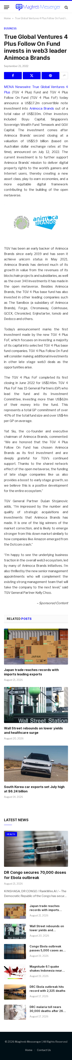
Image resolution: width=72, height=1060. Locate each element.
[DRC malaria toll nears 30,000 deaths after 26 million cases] (15, 1012)
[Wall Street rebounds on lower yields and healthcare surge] (36, 705)
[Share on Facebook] (13, 75)
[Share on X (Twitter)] (32, 75)
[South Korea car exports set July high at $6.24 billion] (36, 764)
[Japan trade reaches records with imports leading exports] (36, 647)
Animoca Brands (41, 108)
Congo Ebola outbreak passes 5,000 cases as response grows (46, 950)
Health (11, 834)
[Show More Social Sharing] (64, 75)
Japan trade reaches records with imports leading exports (31, 672)
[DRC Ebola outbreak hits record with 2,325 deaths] (15, 992)
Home (7, 18)
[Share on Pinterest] (50, 75)
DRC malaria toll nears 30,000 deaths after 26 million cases (46, 1011)
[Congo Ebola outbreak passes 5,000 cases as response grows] (15, 951)
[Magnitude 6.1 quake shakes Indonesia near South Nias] (15, 971)
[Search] (66, 7)
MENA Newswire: (17, 87)
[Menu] (6, 7)
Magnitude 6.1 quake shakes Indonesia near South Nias (46, 970)
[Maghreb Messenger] (38, 7)
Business (10, 28)
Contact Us (44, 1050)
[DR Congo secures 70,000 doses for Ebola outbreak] (36, 849)
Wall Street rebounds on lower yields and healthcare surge (33, 730)
